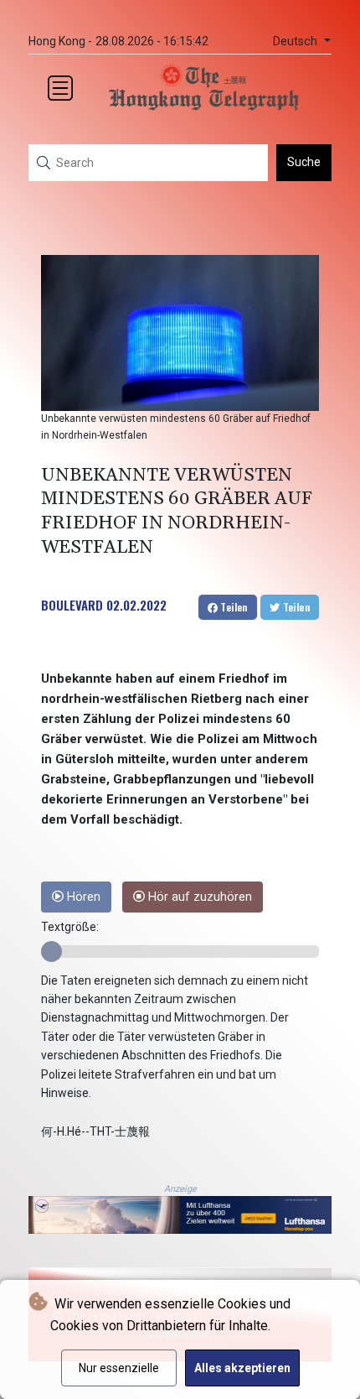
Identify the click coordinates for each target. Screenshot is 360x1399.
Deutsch (297, 41)
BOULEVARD (72, 604)
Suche (304, 162)
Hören (82, 897)
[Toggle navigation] (60, 88)
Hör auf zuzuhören (198, 897)
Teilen (233, 607)
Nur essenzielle (119, 1368)
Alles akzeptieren (242, 1368)
